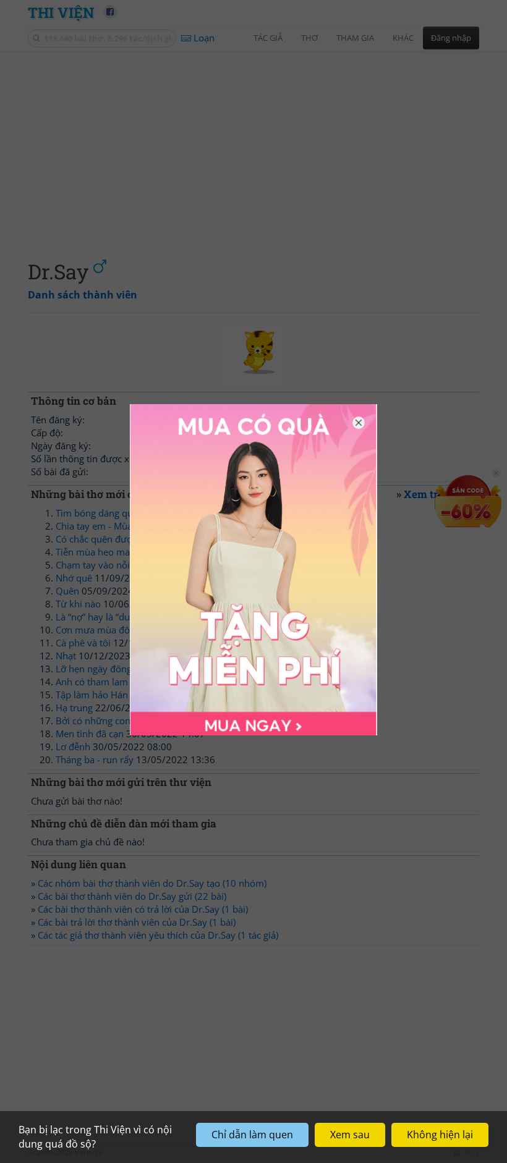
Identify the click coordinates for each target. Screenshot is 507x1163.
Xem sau (350, 1134)
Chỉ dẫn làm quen (252, 1134)
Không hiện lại (440, 1134)
